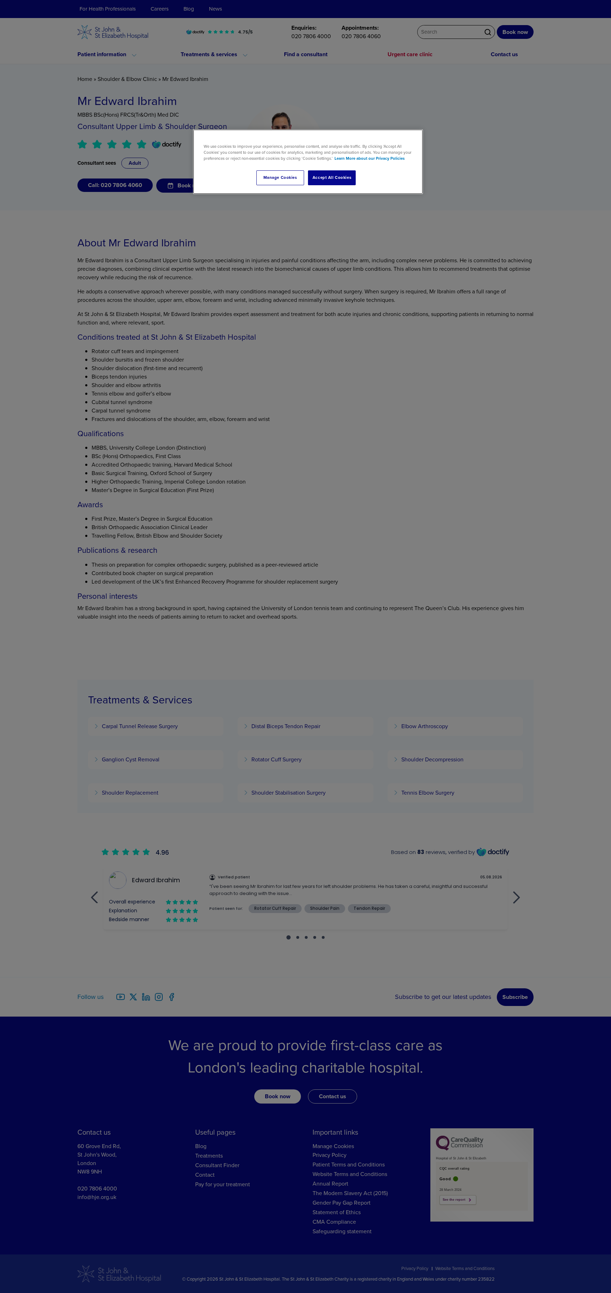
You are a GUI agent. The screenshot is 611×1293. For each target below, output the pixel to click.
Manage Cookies (280, 178)
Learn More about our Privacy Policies (369, 159)
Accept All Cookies (332, 178)
